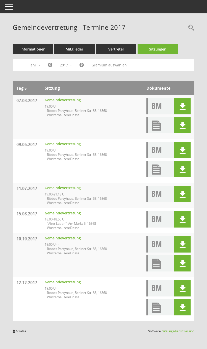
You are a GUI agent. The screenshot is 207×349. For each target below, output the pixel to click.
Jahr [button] (33, 65)
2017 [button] (64, 65)
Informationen (32, 49)
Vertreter (116, 49)
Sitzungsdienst (178, 331)
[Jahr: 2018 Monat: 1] (82, 65)
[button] (182, 106)
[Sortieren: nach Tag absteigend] (25, 88)
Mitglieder (74, 49)
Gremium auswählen (109, 65)
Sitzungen (157, 49)
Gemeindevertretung (63, 99)
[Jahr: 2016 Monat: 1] (50, 65)
